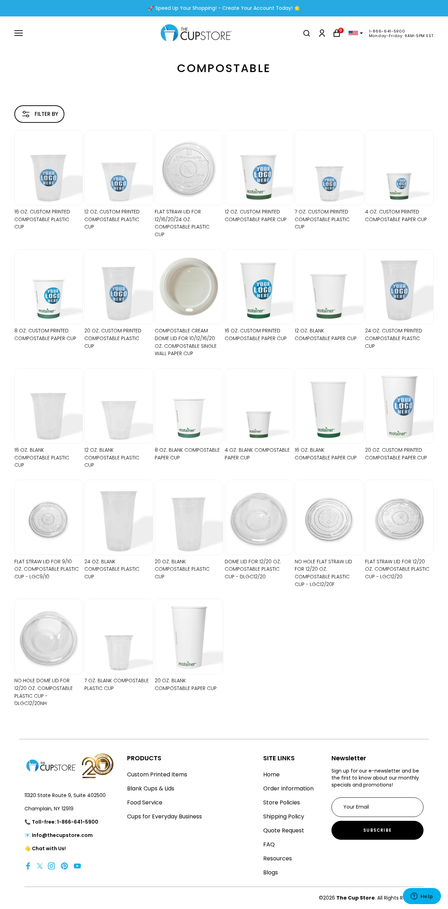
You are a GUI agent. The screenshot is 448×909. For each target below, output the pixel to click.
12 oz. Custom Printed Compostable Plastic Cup (112, 219)
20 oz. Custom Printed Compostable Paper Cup (396, 453)
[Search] (306, 33)
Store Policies (281, 802)
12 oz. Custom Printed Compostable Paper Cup (256, 215)
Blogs (270, 872)
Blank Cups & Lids (150, 788)
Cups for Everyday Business (164, 816)
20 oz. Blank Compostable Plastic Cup (182, 569)
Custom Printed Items (157, 774)
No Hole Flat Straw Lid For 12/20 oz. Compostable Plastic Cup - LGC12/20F (323, 573)
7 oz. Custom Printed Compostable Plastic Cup (322, 219)
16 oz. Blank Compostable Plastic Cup (41, 457)
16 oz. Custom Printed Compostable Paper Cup (256, 334)
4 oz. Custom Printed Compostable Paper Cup (396, 215)
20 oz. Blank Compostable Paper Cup (186, 684)
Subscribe (377, 830)
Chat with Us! (49, 848)
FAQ (269, 844)
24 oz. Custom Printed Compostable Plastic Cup (393, 338)
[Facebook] (27, 866)
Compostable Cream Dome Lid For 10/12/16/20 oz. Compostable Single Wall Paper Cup (186, 342)
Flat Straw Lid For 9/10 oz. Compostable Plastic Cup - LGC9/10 (46, 569)
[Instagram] (51, 866)
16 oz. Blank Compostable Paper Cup (326, 453)
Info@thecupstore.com (62, 835)
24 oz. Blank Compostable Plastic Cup (111, 569)
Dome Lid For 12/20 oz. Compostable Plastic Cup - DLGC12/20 (253, 569)
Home (271, 774)
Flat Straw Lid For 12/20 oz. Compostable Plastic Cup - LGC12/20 (397, 569)
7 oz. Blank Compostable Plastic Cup (116, 684)
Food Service (144, 802)
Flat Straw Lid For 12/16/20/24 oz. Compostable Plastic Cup (182, 223)
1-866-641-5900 (387, 31)
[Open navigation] (18, 33)
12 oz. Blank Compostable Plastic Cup (111, 457)
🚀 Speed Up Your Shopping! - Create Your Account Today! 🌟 (224, 8)
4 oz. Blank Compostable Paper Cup (257, 453)
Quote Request (283, 830)
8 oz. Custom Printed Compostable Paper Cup (45, 334)
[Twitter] (39, 866)
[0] (337, 33)
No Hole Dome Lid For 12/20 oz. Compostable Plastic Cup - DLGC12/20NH (43, 692)
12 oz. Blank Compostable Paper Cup (326, 334)
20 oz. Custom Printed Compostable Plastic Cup (112, 338)
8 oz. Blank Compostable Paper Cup (187, 453)
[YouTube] (77, 866)
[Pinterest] (64, 866)
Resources (277, 858)
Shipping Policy (283, 816)
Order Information (288, 788)
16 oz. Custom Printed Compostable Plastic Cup (42, 219)
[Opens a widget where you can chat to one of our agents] (421, 897)
